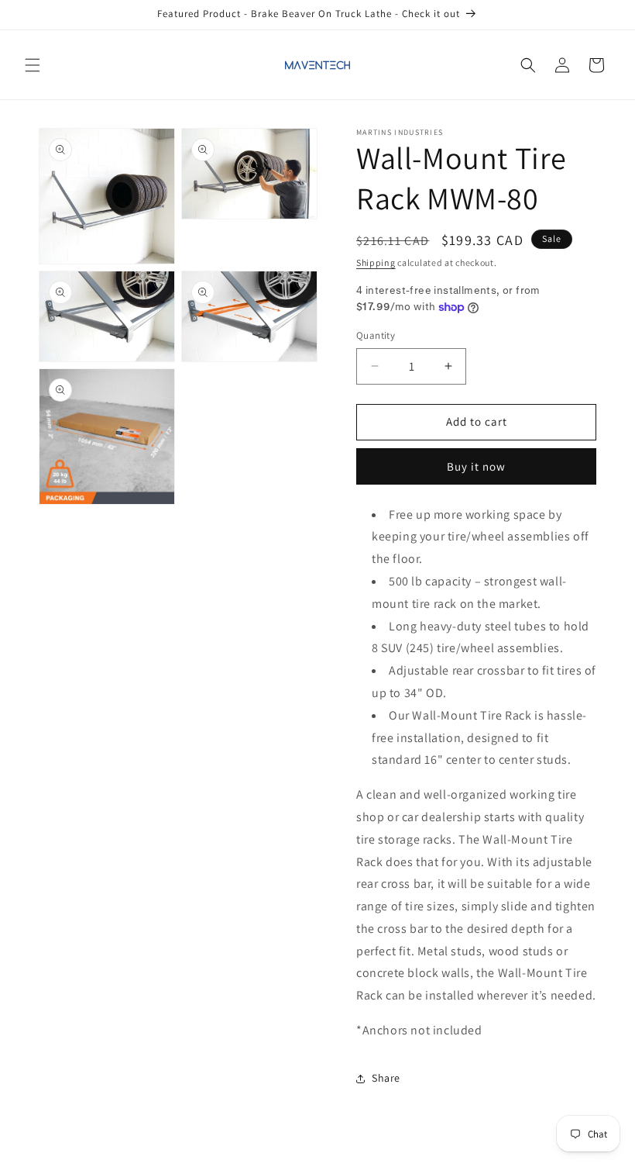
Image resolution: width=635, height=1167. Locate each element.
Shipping (376, 262)
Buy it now (476, 466)
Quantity (375, 335)
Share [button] (386, 1078)
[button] (32, 65)
